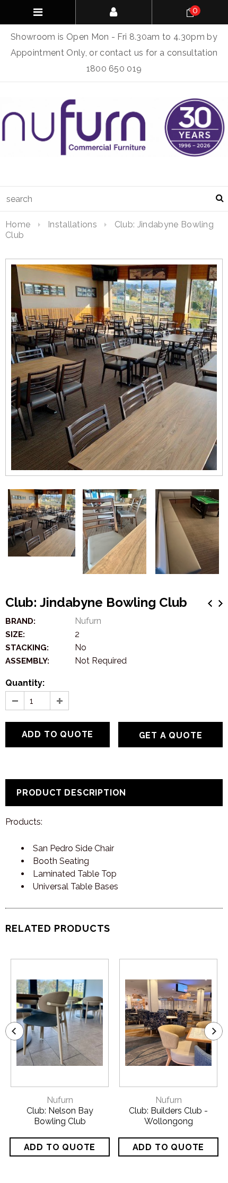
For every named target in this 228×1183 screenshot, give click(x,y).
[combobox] (114, 199)
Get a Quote (171, 735)
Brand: (20, 621)
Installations (72, 224)
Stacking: (27, 647)
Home (17, 224)
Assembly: (27, 661)
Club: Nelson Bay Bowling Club (60, 1116)
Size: (15, 634)
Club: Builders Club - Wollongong (168, 1116)
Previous (210, 603)
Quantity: (25, 683)
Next (220, 603)
